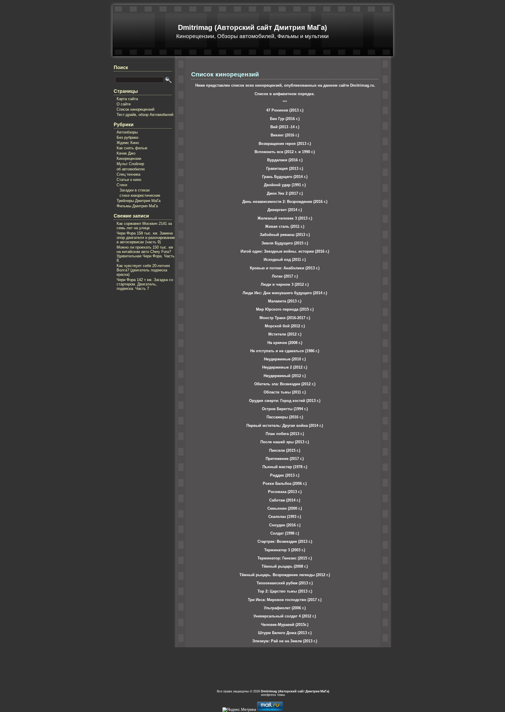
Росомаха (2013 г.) (285, 492)
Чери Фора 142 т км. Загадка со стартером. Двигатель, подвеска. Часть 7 (145, 284)
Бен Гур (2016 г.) (285, 119)
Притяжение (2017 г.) (285, 458)
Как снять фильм (132, 148)
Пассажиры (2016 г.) (285, 417)
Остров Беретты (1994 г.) (285, 409)
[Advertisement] (137, 330)
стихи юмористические (140, 195)
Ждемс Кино (128, 143)
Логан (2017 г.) (285, 276)
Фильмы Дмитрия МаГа (137, 206)
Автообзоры (127, 132)
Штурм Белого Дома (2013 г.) (285, 633)
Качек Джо (126, 153)
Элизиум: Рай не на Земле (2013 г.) (284, 641)
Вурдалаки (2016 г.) (284, 160)
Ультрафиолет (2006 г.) (285, 608)
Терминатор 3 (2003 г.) (284, 550)
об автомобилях (131, 169)
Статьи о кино (129, 179)
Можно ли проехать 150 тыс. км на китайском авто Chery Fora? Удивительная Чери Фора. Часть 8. (145, 254)
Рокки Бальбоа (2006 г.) (285, 483)
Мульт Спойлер (130, 164)
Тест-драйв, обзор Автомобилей (145, 114)
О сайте (124, 104)
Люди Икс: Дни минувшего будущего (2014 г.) (285, 293)
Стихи (122, 185)
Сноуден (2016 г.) (284, 525)
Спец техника (128, 174)
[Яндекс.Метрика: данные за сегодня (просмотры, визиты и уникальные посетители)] (239, 709)
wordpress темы (273, 694)
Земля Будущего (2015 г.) (285, 243)
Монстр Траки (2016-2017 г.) (285, 318)
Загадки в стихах (135, 190)
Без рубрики (127, 137)
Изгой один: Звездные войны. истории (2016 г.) (285, 251)
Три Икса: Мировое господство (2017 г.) (284, 600)
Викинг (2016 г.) (285, 135)
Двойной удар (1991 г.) (285, 185)
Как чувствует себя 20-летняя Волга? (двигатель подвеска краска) (143, 270)
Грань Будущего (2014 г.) (284, 176)
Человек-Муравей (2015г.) (284, 624)
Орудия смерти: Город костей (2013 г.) (284, 400)
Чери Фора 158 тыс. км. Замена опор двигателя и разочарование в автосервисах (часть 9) (146, 237)
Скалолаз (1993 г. (284, 516)
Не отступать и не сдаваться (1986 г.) (284, 351)
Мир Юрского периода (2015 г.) (285, 309)
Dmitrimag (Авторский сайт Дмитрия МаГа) (252, 27)
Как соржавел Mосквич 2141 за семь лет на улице (144, 225)
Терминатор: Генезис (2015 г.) (284, 558)
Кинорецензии (129, 158)
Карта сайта (127, 99)
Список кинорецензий (135, 109)
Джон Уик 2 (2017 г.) (285, 193)
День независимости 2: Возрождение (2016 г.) (284, 201)
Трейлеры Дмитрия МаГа (138, 200)
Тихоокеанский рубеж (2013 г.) (285, 583)
